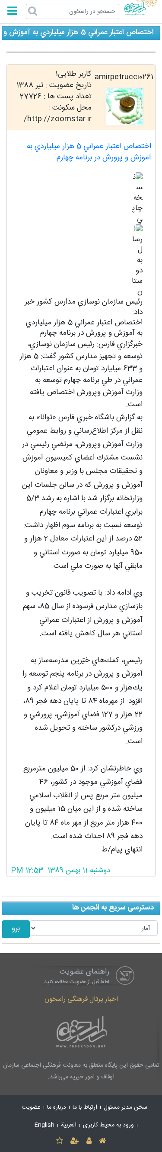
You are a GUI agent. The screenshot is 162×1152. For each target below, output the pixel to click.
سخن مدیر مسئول (125, 1107)
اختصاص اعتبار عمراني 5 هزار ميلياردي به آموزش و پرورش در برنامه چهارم (89, 152)
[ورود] (89, 1141)
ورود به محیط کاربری (108, 1125)
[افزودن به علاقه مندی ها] (59, 1141)
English (44, 1125)
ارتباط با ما (85, 1107)
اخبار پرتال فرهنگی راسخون (81, 999)
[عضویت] (75, 1141)
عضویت (31, 1107)
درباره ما (56, 1107)
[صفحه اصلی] (102, 1141)
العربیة (68, 1125)
